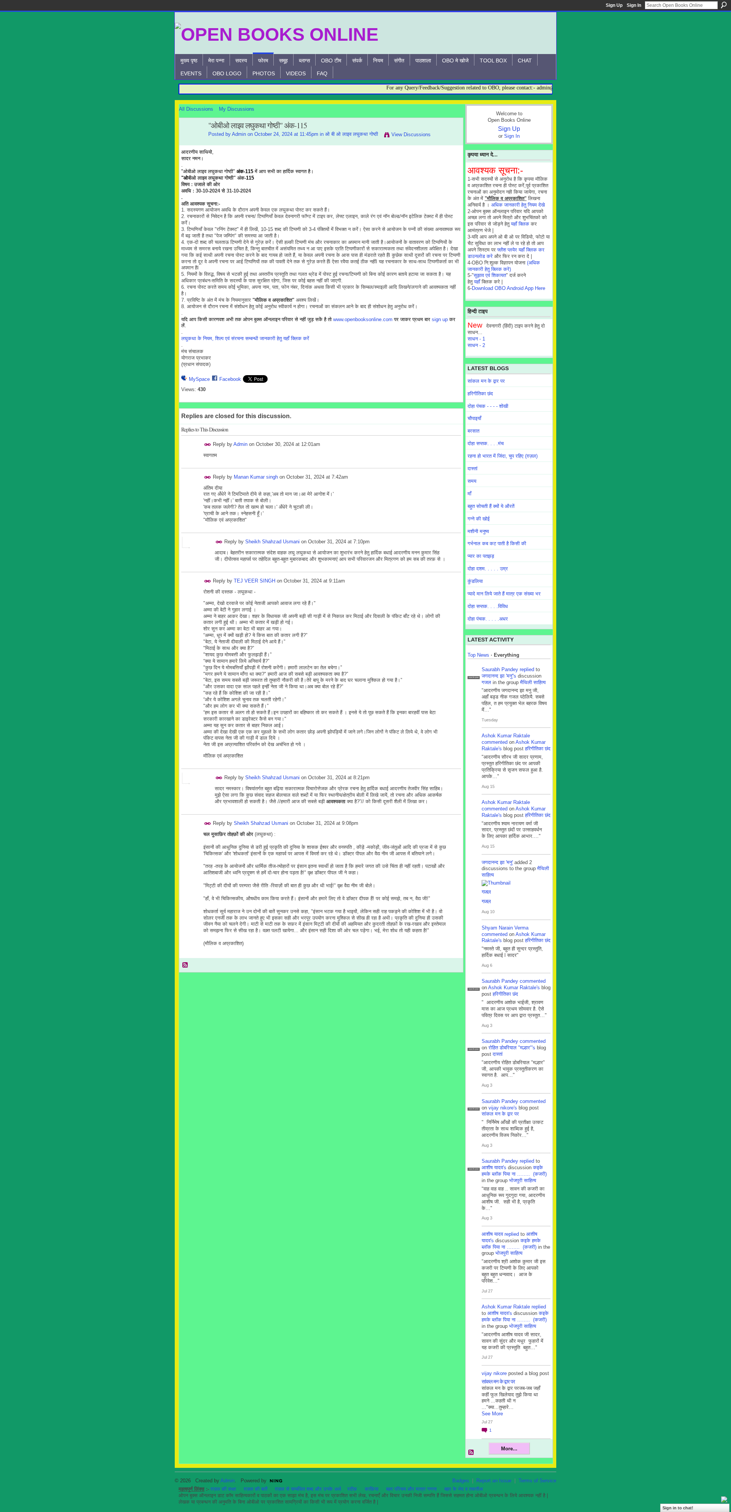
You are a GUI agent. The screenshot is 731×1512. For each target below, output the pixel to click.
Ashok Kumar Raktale (506, 735)
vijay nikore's (502, 1108)
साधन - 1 (476, 339)
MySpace (199, 379)
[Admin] (191, 142)
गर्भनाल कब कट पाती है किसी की (497, 543)
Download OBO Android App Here (508, 288)
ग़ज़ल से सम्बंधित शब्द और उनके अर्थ (308, 1489)
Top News (478, 655)
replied (527, 669)
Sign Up (614, 5)
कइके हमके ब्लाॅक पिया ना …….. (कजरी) (514, 1171)
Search (724, 5)
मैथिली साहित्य (533, 682)
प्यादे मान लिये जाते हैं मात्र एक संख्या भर (504, 594)
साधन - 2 (476, 345)
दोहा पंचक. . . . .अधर (488, 619)
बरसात (473, 431)
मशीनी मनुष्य (478, 531)
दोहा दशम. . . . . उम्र (488, 568)
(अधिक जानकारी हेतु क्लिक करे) (504, 266)
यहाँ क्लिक (520, 224)
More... (509, 1449)
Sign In (634, 5)
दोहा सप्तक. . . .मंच (486, 443)
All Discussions (196, 109)
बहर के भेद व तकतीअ (463, 1489)
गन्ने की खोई (479, 519)
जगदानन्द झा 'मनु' (497, 862)
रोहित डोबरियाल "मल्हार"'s (511, 1047)
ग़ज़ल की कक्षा (223, 1489)
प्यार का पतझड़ (481, 556)
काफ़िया (371, 1489)
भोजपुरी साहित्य (522, 1180)
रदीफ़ (352, 1489)
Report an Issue (493, 1480)
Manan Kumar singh (256, 477)
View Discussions (411, 134)
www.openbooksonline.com (363, 319)
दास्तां (472, 468)
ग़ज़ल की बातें (255, 1489)
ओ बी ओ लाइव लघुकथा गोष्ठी (351, 134)
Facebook (230, 379)
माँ (469, 494)
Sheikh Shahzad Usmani (272, 541)
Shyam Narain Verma (505, 928)
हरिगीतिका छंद (480, 393)
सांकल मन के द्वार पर (486, 381)
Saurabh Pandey (500, 669)
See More (492, 1414)
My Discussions (236, 109)
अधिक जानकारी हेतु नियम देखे (518, 205)
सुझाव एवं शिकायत (490, 275)
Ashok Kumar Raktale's (514, 987)
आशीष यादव (492, 1234)
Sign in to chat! (677, 1508)
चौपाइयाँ (474, 418)
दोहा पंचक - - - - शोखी (488, 406)
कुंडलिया (475, 581)
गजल (486, 682)
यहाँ (477, 282)
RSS (185, 965)
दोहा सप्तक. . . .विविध (488, 606)
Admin (239, 134)
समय (472, 481)
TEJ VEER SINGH (254, 581)
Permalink (207, 444)
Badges (460, 1480)
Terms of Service (537, 1480)
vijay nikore (494, 1373)
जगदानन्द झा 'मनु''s (499, 676)
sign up (440, 319)
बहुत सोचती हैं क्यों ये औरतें (491, 506)
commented (495, 742)
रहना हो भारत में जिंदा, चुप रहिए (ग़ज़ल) (503, 456)
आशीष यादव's (494, 1167)
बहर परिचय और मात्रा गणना (411, 1489)
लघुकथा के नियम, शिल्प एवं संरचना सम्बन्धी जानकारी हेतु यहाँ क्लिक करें (245, 338)
